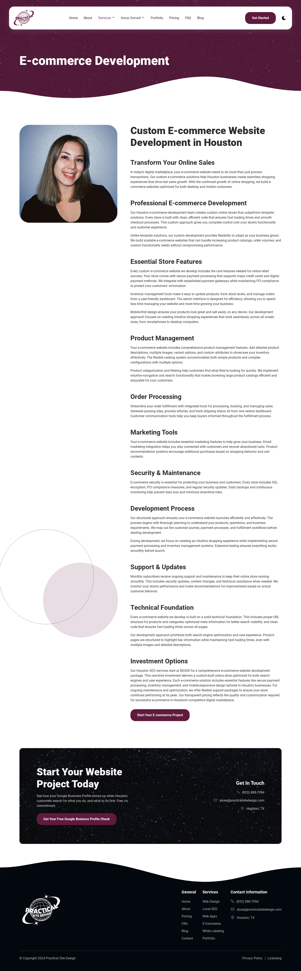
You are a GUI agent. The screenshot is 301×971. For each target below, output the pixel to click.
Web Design (211, 901)
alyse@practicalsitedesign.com (242, 800)
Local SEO (210, 909)
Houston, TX (255, 809)
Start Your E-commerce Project (160, 715)
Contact (187, 938)
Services (105, 18)
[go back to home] (40, 911)
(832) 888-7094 (253, 792)
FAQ (188, 18)
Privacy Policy (252, 958)
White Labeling (213, 931)
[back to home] (37, 18)
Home (73, 18)
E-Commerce (212, 924)
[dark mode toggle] (284, 18)
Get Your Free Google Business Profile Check (76, 819)
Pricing (174, 18)
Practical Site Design (61, 958)
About (88, 18)
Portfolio (157, 18)
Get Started (260, 18)
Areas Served (131, 18)
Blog (200, 18)
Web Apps (210, 916)
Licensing (275, 958)
